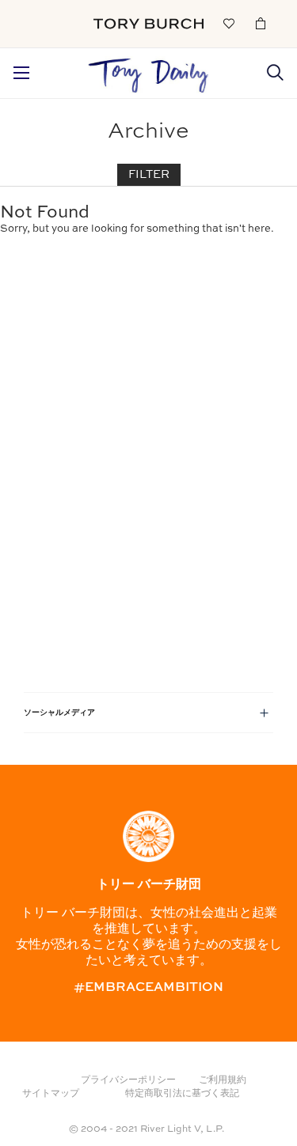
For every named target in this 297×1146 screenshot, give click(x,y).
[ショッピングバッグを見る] (260, 23)
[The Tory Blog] (148, 71)
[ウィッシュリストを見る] (229, 23)
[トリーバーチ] (148, 24)
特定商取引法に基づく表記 (182, 1094)
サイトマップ (50, 1094)
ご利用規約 (222, 1080)
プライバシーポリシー (128, 1080)
